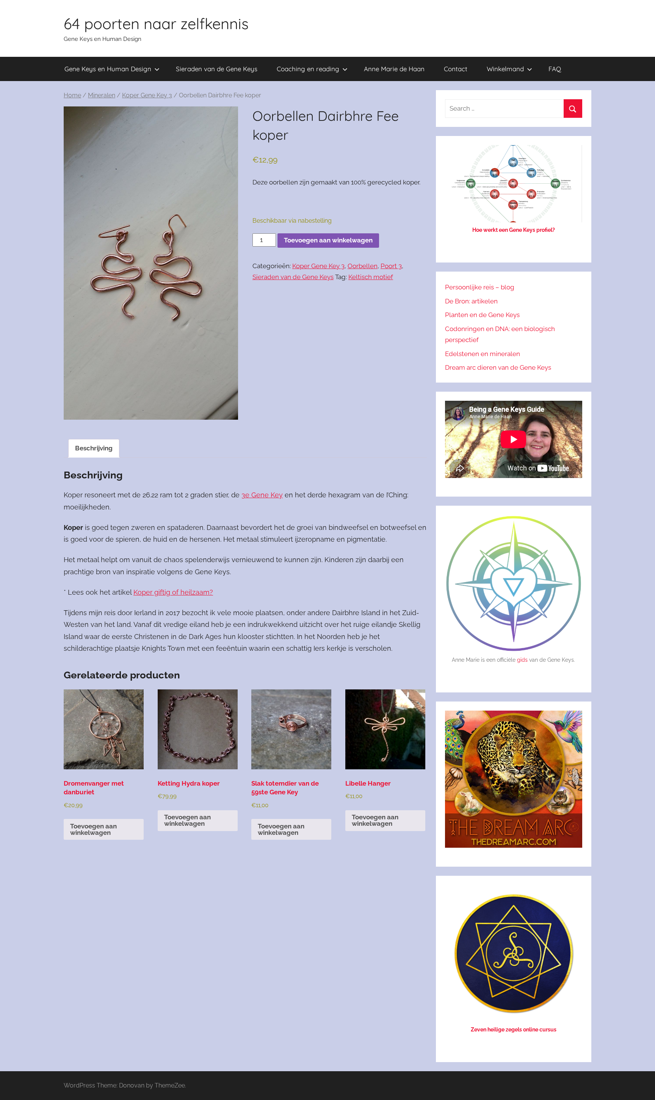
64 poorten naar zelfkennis (156, 23)
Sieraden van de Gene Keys (216, 69)
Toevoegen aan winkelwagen (328, 240)
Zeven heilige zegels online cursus (513, 1030)
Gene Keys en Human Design (107, 69)
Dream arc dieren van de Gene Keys (498, 367)
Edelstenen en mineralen (482, 354)
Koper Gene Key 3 (147, 95)
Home (72, 95)
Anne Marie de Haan (394, 69)
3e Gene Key (262, 495)
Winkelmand (505, 69)
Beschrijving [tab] (94, 448)
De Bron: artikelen (471, 301)
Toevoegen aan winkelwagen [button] (93, 829)
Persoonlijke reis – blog (479, 287)
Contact (455, 69)
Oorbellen (363, 266)
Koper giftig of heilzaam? (173, 592)
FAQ (554, 69)
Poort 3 (391, 266)
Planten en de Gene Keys (482, 315)
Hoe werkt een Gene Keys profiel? (513, 230)
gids (522, 660)
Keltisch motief (370, 277)
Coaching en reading (308, 69)
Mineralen (101, 95)
